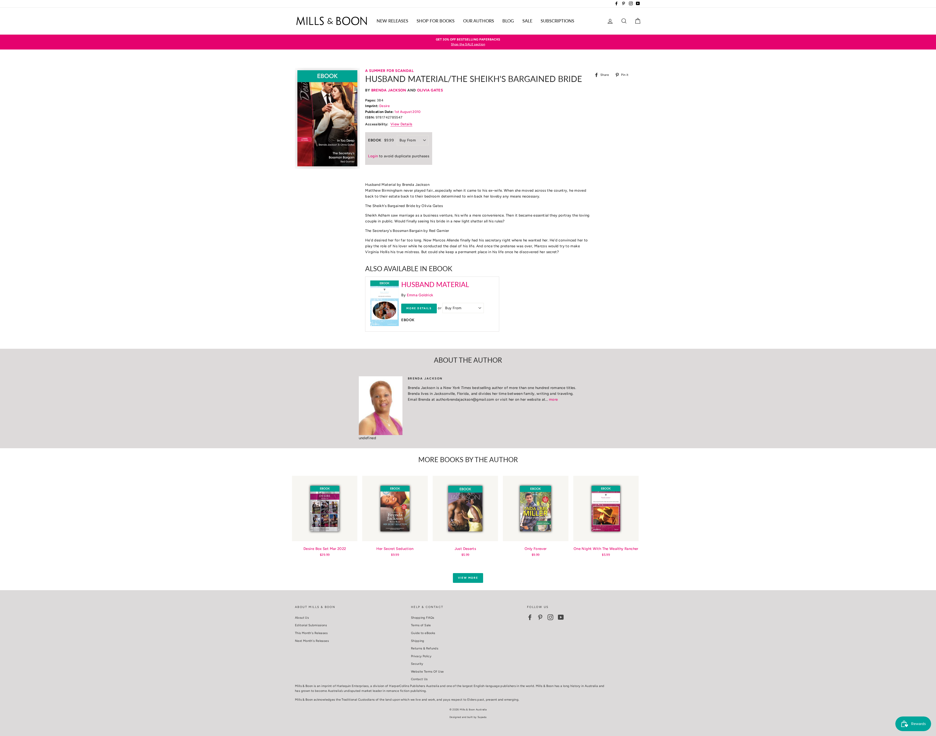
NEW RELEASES (392, 20)
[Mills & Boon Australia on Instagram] (550, 617)
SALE (527, 20)
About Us (302, 617)
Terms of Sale (421, 625)
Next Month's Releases (312, 641)
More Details (418, 308)
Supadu (482, 717)
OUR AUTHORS (478, 20)
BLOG (508, 20)
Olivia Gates (430, 90)
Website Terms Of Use (427, 671)
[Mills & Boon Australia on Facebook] (530, 617)
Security (417, 664)
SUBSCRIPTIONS (557, 20)
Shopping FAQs (422, 617)
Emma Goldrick (420, 295)
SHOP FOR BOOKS (436, 20)
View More (468, 577)
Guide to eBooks (423, 633)
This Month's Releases (311, 633)
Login (373, 156)
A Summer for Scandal (389, 71)
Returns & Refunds (424, 648)
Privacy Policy (421, 656)
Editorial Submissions (311, 625)
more (553, 399)
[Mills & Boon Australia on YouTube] (561, 617)
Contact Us (419, 679)
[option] (468, 42)
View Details (401, 124)
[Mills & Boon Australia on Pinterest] (540, 617)
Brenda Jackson (388, 90)
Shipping (417, 641)
